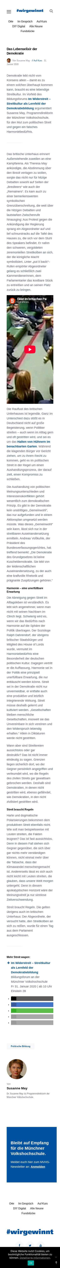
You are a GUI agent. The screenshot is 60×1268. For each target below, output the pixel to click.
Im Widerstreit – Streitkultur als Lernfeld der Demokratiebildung (29, 103)
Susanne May (17, 1088)
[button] (13, 998)
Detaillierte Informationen (35, 1257)
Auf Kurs (42, 21)
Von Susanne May (21, 60)
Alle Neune (36, 26)
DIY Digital (18, 26)
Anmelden (38, 1166)
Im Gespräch (25, 21)
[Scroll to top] (56, 1263)
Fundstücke (27, 31)
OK (30, 1263)
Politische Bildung (20, 1046)
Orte (10, 21)
